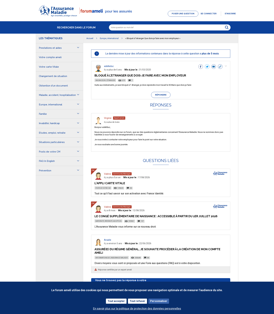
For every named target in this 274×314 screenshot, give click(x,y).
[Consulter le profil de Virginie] (98, 123)
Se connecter (208, 14)
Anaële (107, 240)
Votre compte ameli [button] (50, 57)
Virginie (107, 118)
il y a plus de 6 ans (111, 122)
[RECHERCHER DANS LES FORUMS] (227, 27)
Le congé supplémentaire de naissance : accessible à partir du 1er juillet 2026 (156, 216)
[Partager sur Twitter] (207, 67)
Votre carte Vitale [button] (49, 66)
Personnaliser (158, 301)
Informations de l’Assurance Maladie (111, 258)
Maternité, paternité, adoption (108, 221)
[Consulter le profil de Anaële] (98, 244)
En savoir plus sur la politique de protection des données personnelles (137, 308)
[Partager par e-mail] (213, 67)
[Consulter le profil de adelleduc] (98, 71)
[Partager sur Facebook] (200, 67)
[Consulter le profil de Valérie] (98, 178)
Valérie (107, 174)
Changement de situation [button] (53, 76)
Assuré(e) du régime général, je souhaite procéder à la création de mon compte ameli (157, 251)
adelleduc (109, 66)
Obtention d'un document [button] (53, 85)
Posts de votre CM (103, 188)
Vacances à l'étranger (105, 80)
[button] (137, 17)
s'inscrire (230, 14)
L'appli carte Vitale (110, 183)
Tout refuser (137, 301)
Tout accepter (116, 301)
